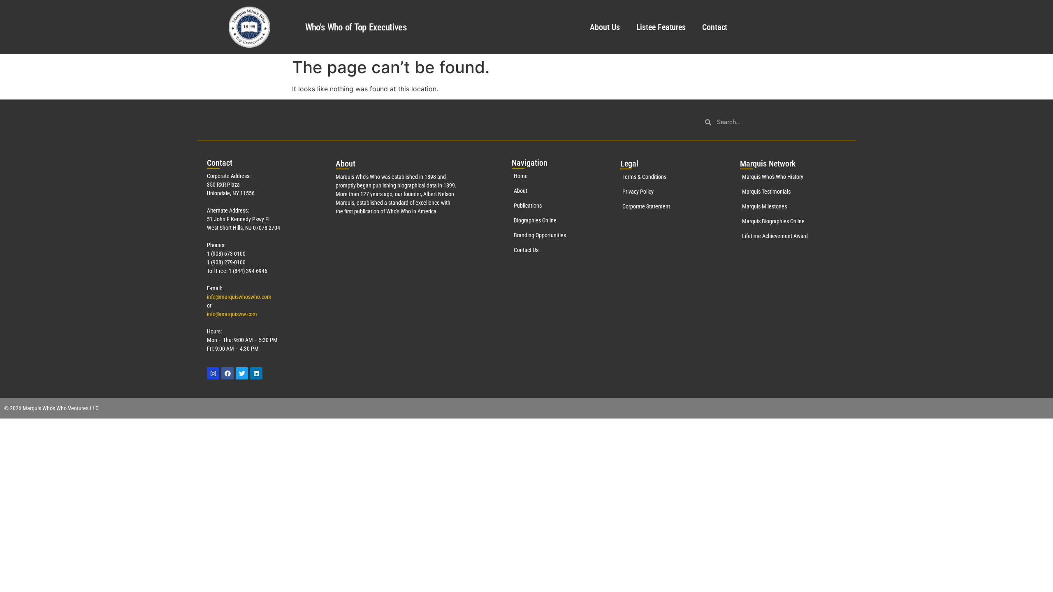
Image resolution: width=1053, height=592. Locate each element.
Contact (714, 27)
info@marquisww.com (232, 314)
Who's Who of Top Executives (355, 27)
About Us (604, 27)
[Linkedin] (256, 373)
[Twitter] (242, 373)
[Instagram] (213, 373)
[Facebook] (227, 373)
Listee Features (661, 27)
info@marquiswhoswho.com (239, 297)
